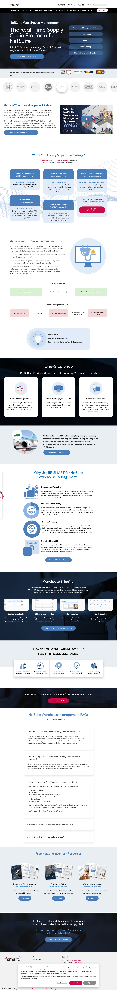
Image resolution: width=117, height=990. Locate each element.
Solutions (35, 962)
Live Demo (102, 10)
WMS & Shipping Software (21, 399)
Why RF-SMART (37, 959)
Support (61, 5)
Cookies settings (62, 983)
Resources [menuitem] (71, 10)
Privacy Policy (31, 989)
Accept (76, 983)
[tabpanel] (23, 668)
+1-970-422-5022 (76, 960)
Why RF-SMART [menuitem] (15, 10)
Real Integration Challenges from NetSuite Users (65, 342)
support (20, 405)
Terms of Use (41, 989)
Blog (89, 5)
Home (34, 957)
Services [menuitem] (38, 10)
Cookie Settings (51, 989)
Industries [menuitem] (59, 10)
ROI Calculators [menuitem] (84, 10)
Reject (89, 983)
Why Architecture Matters (58, 338)
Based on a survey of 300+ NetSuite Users (54, 160)
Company (71, 5)
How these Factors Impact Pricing (50, 811)
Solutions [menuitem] (27, 10)
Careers (81, 5)
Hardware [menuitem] (48, 10)
